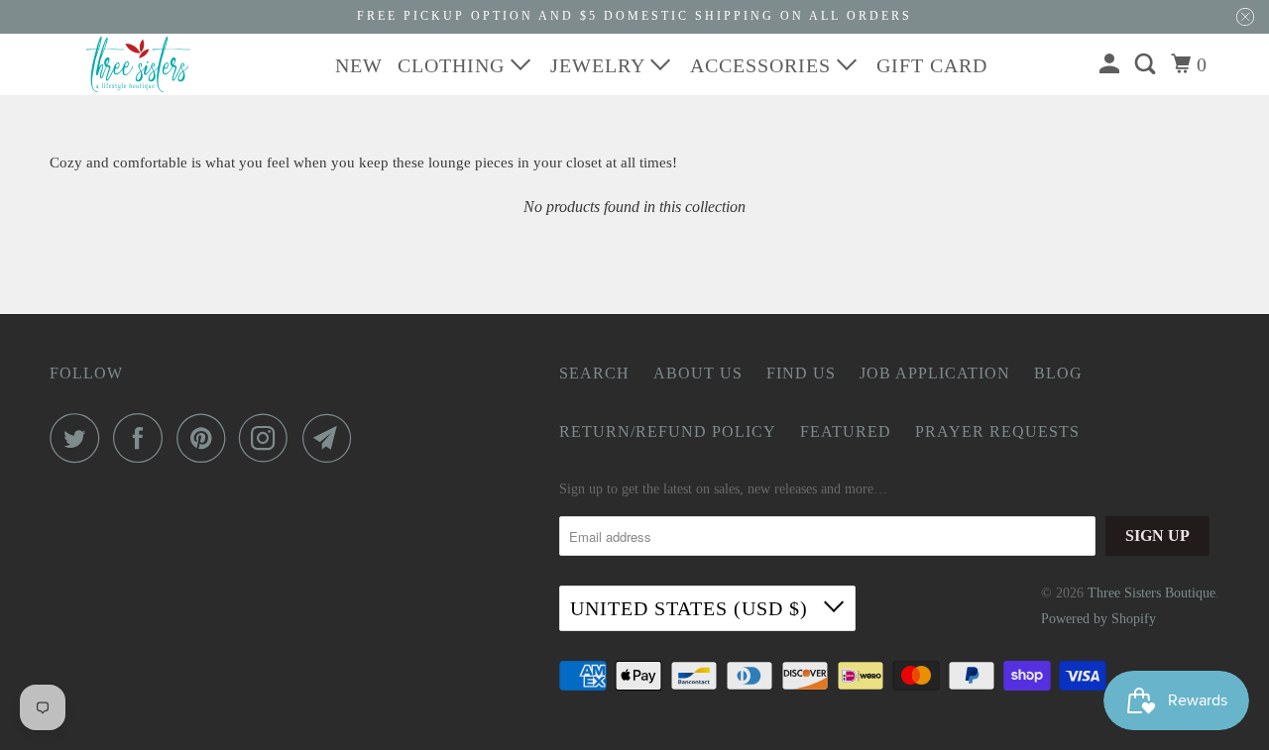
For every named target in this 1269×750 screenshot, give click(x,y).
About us (698, 373)
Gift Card (931, 65)
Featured (845, 431)
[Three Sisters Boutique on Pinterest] (205, 438)
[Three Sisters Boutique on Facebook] (143, 438)
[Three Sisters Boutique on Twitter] (79, 438)
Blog (1058, 373)
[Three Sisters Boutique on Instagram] (268, 438)
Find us (801, 373)
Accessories (763, 65)
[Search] (1147, 64)
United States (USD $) (692, 608)
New (359, 65)
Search (594, 373)
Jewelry (600, 65)
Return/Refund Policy (667, 431)
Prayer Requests (997, 431)
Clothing (454, 65)
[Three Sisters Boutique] (139, 64)
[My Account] (1112, 64)
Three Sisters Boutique (1151, 593)
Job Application (935, 373)
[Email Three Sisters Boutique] (332, 438)
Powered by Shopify (1098, 618)
